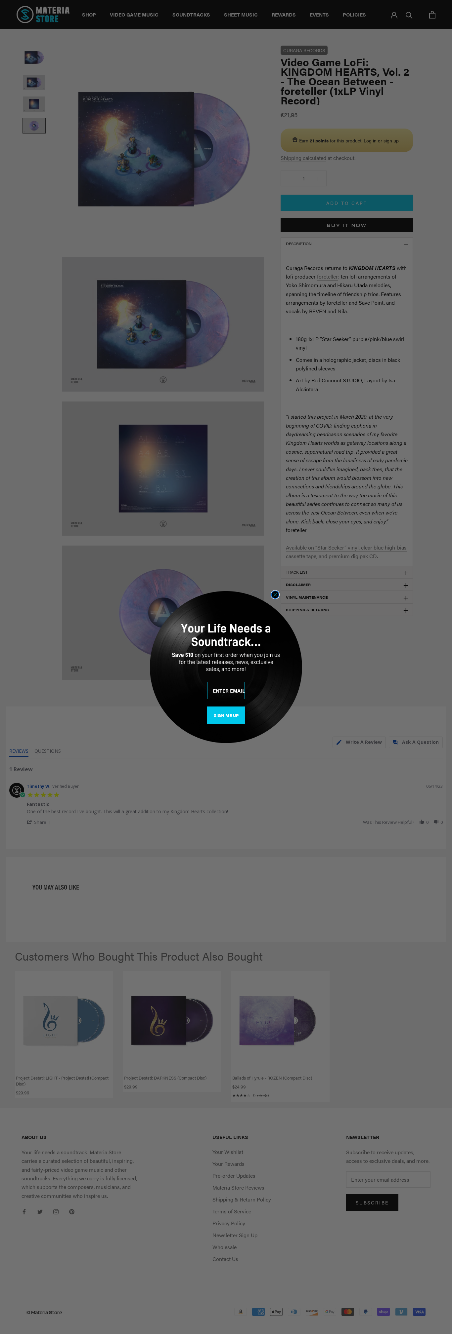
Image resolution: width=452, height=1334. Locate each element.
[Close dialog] (275, 594)
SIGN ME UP (226, 715)
